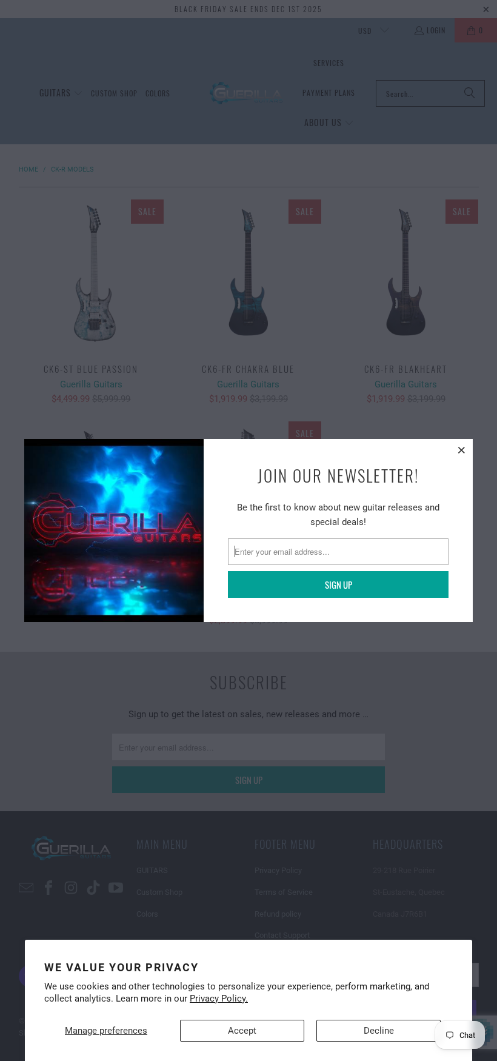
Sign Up (338, 584)
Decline (379, 1030)
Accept (242, 1030)
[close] (462, 450)
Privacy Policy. (219, 998)
